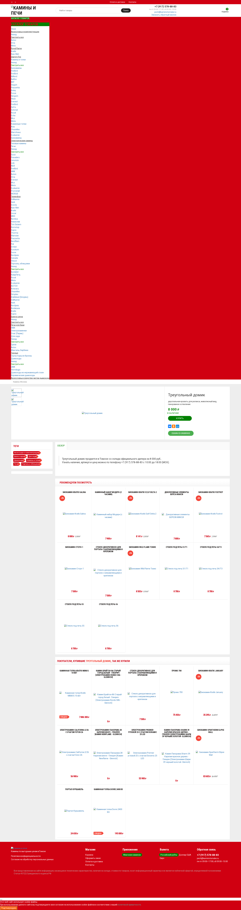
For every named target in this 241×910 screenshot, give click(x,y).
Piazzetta (15, 87)
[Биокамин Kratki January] (210, 692)
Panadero (15, 157)
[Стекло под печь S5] (74, 625)
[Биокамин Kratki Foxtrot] (210, 513)
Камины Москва (20, 382)
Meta (13, 46)
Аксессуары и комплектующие (26, 453)
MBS (13, 216)
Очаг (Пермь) (17, 333)
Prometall (15, 191)
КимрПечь (16, 275)
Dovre (13, 252)
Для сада (15, 336)
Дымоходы (16, 358)
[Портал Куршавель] (74, 810)
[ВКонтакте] (169, 426)
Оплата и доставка (117, 2)
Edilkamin (15, 199)
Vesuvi (14, 261)
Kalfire (14, 79)
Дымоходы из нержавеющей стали (27, 372)
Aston (13, 174)
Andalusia (15, 308)
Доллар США (185, 855)
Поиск (126, 10)
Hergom (14, 96)
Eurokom (15, 249)
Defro (13, 107)
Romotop (15, 227)
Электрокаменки (19, 330)
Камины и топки (18, 60)
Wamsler (15, 236)
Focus (13, 93)
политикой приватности (129, 905)
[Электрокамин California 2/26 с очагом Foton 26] (74, 753)
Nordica (14, 219)
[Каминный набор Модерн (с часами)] (108, 516)
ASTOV (14, 286)
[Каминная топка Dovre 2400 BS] (108, 810)
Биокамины (16, 68)
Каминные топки (18, 124)
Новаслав (15, 222)
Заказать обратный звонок (163, 15)
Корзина (89, 855)
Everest (14, 101)
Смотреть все (17, 65)
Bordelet (15, 272)
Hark (13, 202)
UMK (13, 367)
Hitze (13, 99)
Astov (13, 40)
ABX (13, 166)
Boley (13, 90)
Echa (13, 115)
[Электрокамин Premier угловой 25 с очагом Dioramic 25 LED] (142, 755)
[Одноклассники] (173, 426)
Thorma (14, 233)
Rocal (13, 113)
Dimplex (14, 294)
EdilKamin (15, 300)
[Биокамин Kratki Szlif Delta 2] (142, 513)
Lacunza (15, 160)
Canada (14, 258)
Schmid (14, 110)
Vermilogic (15, 370)
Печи (13, 146)
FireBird (14, 71)
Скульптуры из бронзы (21, 356)
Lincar (13, 213)
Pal (12, 244)
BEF (12, 82)
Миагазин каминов (132, 855)
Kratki (13, 51)
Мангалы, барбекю (19, 350)
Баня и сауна (19, 456)
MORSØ (14, 194)
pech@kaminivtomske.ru (165, 12)
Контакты (132, 2)
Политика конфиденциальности (26, 856)
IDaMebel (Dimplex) (19, 297)
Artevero (15, 289)
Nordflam (15, 241)
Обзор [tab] (61, 445)
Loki (13, 163)
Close (13, 29)
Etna (13, 43)
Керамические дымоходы (23, 375)
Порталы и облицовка (30, 464)
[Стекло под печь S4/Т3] (210, 568)
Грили (13, 344)
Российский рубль (169, 855)
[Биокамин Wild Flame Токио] (142, 568)
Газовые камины (18, 143)
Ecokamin (15, 135)
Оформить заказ (93, 858)
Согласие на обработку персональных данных (32, 859)
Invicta (14, 205)
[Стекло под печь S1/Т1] (176, 568)
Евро (162, 858)
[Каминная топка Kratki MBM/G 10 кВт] (74, 694)
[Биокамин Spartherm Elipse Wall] (211, 753)
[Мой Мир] (177, 426)
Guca (13, 155)
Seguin (14, 85)
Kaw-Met (15, 54)
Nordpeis (15, 255)
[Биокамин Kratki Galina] (74, 513)
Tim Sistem (16, 224)
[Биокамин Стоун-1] (74, 568)
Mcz (13, 118)
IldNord (14, 76)
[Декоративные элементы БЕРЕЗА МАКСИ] (176, 516)
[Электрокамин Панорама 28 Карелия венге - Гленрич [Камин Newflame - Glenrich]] (108, 755)
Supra (13, 230)
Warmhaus (16, 132)
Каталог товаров (20, 18)
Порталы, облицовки (20, 263)
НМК (13, 171)
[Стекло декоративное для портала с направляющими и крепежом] (108, 573)
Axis (13, 127)
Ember (14, 247)
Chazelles (15, 129)
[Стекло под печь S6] (108, 625)
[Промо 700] (177, 692)
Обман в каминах (181, 433)
